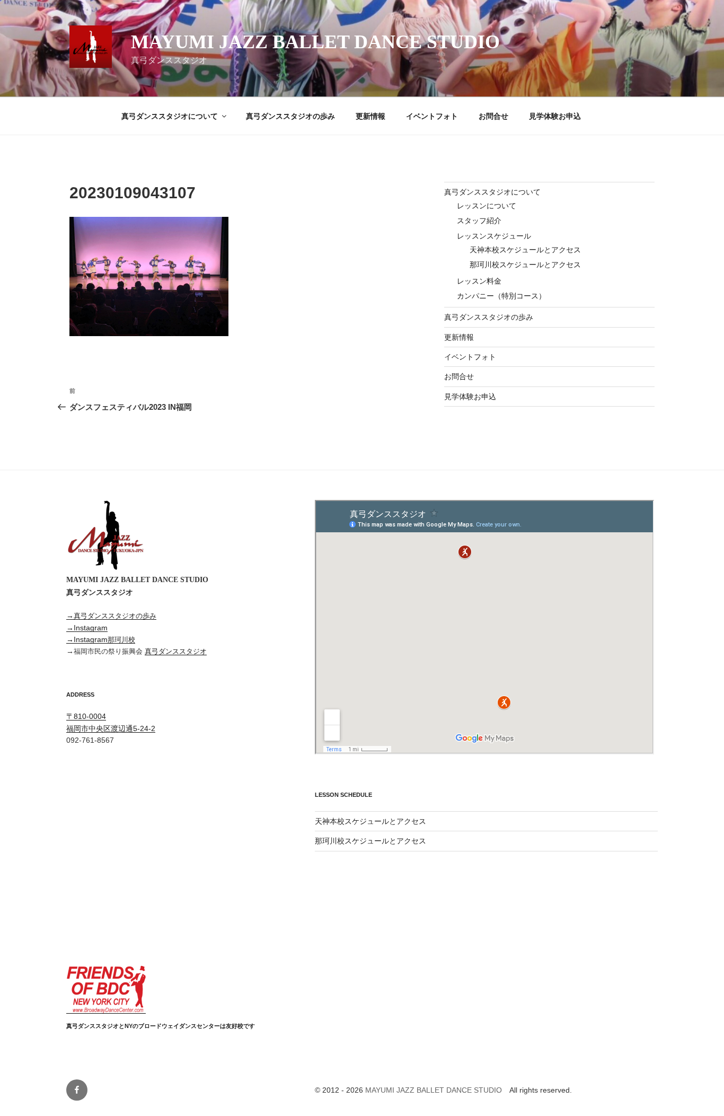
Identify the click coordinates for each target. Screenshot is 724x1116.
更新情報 (370, 116)
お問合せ (493, 116)
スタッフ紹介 (479, 220)
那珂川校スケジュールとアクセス (525, 264)
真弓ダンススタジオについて (169, 116)
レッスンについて (486, 205)
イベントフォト (432, 116)
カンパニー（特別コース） (501, 296)
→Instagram (87, 627)
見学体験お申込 (555, 116)
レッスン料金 (479, 281)
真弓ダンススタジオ (176, 651)
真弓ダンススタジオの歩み (290, 116)
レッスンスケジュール (494, 236)
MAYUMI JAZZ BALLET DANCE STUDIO (315, 41)
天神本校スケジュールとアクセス (525, 249)
